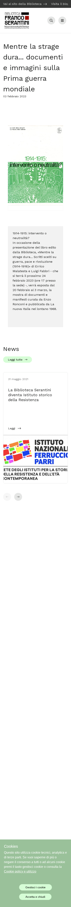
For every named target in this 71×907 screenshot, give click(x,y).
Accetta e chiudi (35, 896)
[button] (18, 497)
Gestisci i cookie (35, 887)
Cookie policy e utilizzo (20, 871)
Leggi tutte (15, 359)
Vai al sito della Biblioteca (22, 4)
